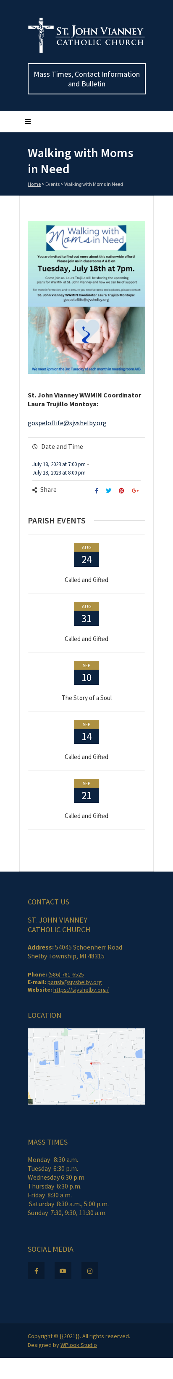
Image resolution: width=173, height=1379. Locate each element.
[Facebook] (97, 490)
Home (34, 184)
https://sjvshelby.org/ (81, 989)
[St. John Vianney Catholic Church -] (86, 51)
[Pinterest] (122, 490)
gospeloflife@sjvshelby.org (67, 423)
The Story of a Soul (87, 698)
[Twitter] (109, 490)
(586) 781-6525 (66, 974)
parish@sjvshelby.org (74, 982)
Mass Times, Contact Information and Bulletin (87, 79)
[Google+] (136, 490)
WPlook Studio (78, 1345)
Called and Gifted (86, 580)
